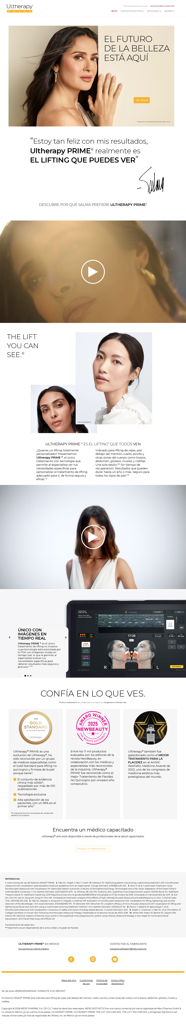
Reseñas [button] (168, 11)
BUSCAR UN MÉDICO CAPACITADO (162, 6)
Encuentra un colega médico (33, 949)
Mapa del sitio (68, 980)
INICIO (114, 11)
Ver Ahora (142, 100)
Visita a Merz (118, 982)
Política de (102, 982)
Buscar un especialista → (93, 848)
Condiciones (86, 982)
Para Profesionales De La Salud (135, 6)
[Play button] (93, 272)
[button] (9, 637)
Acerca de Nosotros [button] (131, 11)
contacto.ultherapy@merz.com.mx (128, 949)
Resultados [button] (153, 11)
